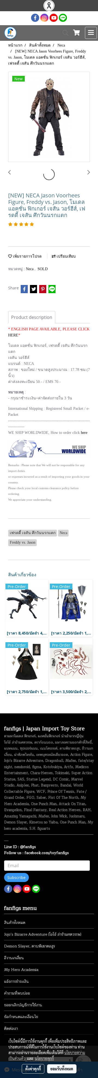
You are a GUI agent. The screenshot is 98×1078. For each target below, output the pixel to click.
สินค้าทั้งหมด (14, 923)
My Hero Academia (21, 970)
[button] (63, 33)
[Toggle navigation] (91, 33)
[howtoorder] (49, 448)
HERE (13, 335)
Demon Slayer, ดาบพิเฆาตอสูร (29, 946)
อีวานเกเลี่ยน (14, 958)
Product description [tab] (31, 317)
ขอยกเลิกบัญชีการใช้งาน (23, 1005)
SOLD (43, 269)
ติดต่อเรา (11, 1028)
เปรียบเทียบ (66, 256)
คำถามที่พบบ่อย (17, 993)
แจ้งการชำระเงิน (16, 981)
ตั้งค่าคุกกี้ (33, 1068)
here (84, 433)
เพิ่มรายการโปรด (27, 256)
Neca (30, 269)
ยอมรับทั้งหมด (61, 1068)
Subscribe (16, 877)
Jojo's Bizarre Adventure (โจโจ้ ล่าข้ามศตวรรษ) (42, 934)
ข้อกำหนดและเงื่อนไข (21, 1017)
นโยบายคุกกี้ (44, 1058)
